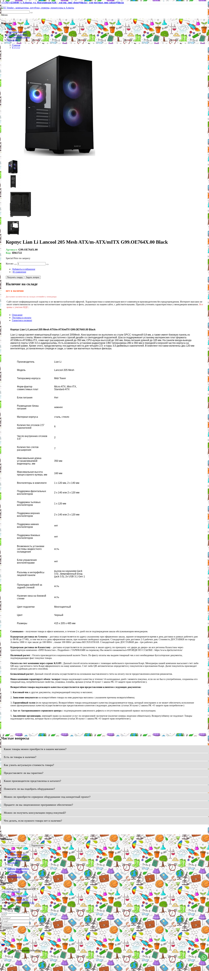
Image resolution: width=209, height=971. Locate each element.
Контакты (12, 40)
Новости (11, 874)
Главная (11, 29)
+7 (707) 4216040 (11, 891)
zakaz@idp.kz (27, 902)
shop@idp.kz (21, 899)
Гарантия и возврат (17, 34)
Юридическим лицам (18, 37)
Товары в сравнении (18, 868)
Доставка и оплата (17, 31)
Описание (17, 315)
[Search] (31, 12)
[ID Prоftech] (37, 7)
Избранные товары (17, 871)
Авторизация (14, 877)
